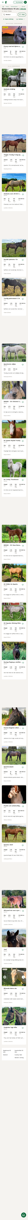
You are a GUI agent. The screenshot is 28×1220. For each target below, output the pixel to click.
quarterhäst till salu (19, 1051)
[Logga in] (25, 2)
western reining (19, 1057)
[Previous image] (4, 977)
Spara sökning (9, 19)
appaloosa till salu (7, 1051)
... (19, 6)
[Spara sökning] (23, 1215)
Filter (23, 14)
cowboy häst (18, 1055)
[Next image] (23, 977)
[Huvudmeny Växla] (2, 2)
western (5, 1055)
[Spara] (23, 47)
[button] (14, 977)
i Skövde (22, 9)
